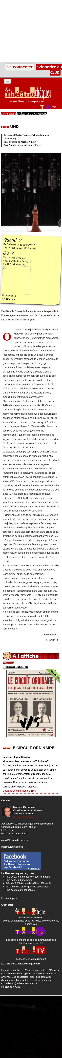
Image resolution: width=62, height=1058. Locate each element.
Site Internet (8, 298)
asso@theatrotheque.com (15, 840)
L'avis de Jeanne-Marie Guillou (19, 790)
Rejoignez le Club (10, 986)
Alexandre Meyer (32, 145)
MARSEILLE (8, 113)
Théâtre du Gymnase (32, 113)
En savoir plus (9, 898)
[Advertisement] (31, 31)
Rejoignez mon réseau (24, 817)
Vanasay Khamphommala (36, 135)
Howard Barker (14, 135)
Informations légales (12, 846)
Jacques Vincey (28, 142)
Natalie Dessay (16, 145)
